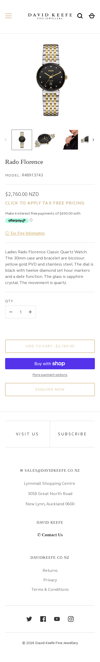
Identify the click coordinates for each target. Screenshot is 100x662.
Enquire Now (50, 389)
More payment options (50, 375)
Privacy (50, 579)
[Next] (93, 139)
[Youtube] (57, 619)
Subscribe (72, 434)
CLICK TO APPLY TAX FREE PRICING (45, 203)
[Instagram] (70, 619)
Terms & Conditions (50, 589)
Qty (9, 301)
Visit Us (27, 434)
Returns (50, 570)
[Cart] (91, 16)
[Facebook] (43, 619)
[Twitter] (29, 619)
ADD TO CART (50, 346)
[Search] (80, 16)
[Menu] (8, 16)
